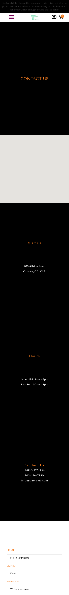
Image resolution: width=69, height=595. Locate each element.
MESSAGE (13, 581)
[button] (11, 17)
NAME (11, 550)
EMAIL (11, 565)
